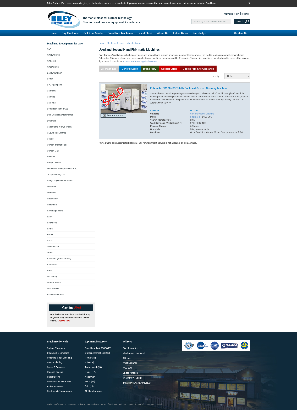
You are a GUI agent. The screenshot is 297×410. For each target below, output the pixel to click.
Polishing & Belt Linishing (59, 357)
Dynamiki (51, 120)
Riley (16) (89, 362)
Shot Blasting (53, 376)
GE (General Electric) (56, 132)
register (245, 13)
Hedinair (51, 156)
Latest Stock (145, 33)
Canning (51, 96)
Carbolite (51, 102)
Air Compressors (55, 386)
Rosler (50, 234)
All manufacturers (55, 294)
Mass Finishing (54, 362)
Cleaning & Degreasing (58, 352)
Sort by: (216, 76)
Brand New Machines (120, 33)
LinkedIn (159, 404)
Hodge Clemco (54, 162)
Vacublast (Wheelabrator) (59, 258)
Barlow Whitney (54, 72)
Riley (49, 216)
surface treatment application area (140, 61)
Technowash (53, 246)
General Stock (130, 68)
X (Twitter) (139, 404)
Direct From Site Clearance (198, 68)
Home (53, 33)
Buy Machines (70, 33)
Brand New (149, 68)
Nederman (52, 204)
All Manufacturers (93, 391)
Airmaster (51, 60)
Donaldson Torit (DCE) (57, 108)
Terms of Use (93, 404)
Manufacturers (134, 43)
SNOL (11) (90, 381)
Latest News (180, 33)
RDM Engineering (55, 210)
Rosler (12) (90, 372)
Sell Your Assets (93, 33)
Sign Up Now (63, 320)
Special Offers (169, 68)
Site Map (72, 404)
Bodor (50, 78)
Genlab (50, 138)
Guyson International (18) (97, 352)
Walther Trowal (54, 282)
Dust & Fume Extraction (59, 381)
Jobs (131, 404)
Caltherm (51, 90)
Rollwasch (52, 222)
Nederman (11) (92, 376)
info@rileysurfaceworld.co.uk (137, 382)
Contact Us (240, 33)
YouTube (150, 404)
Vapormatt (52, 264)
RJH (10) (89, 386)
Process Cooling (55, 372)
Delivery (122, 404)
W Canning (52, 276)
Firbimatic (195, 116)
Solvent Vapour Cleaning (202, 113)
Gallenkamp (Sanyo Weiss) (59, 126)
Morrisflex (51, 192)
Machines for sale (116, 43)
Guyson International (57, 144)
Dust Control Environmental (60, 114)
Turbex (50, 252)
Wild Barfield (53, 288)
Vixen (49, 270)
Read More (211, 3)
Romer (50, 228)
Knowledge (199, 33)
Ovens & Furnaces (56, 367)
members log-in (231, 13)
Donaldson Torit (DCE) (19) (98, 348)
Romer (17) (90, 357)
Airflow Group (53, 54)
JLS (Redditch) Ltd (56, 174)
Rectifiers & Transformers (59, 391)
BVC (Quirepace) (54, 84)
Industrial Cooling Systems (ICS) (62, 168)
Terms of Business (109, 404)
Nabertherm (52, 198)
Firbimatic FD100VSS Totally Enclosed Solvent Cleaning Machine (188, 88)
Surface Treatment (56, 348)
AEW (49, 48)
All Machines (109, 68)
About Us (162, 33)
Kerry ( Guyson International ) (60, 180)
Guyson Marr (53, 150)
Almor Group (53, 66)
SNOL (50, 240)
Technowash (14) (93, 367)
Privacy (81, 404)
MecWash (51, 186)
